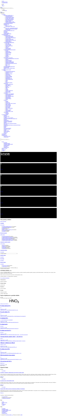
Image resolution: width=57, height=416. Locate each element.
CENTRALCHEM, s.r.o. (9, 414)
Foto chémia (4, 412)
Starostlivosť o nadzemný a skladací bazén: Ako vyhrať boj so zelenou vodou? (12, 372)
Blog (3, 403)
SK (2, 5)
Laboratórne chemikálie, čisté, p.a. (7, 226)
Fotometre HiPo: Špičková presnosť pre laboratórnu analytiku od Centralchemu (12, 388)
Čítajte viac (2, 376)
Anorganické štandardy (5, 236)
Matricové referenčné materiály (6, 238)
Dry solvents (4, 230)
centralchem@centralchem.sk (6, 398)
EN (3, 5)
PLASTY (3, 247)
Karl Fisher (3, 231)
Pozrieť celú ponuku (3, 221)
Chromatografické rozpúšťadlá (6, 227)
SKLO (3, 245)
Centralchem (4, 149)
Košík (6, 10)
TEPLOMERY (4, 248)
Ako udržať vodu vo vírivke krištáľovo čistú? (7, 380)
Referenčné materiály (5, 409)
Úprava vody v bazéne (5, 265)
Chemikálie (3, 408)
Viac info (1, 169)
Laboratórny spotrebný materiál (6, 410)
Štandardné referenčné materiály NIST (7, 239)
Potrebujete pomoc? (5, 2)
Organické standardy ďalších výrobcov (7, 240)
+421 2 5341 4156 (4, 396)
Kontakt (3, 150)
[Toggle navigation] (0, 140)
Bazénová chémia (4, 148)
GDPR (21, 414)
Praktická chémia (4, 411)
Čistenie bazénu (4, 266)
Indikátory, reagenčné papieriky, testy (7, 229)
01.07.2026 (3, 370)
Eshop (3, 141)
